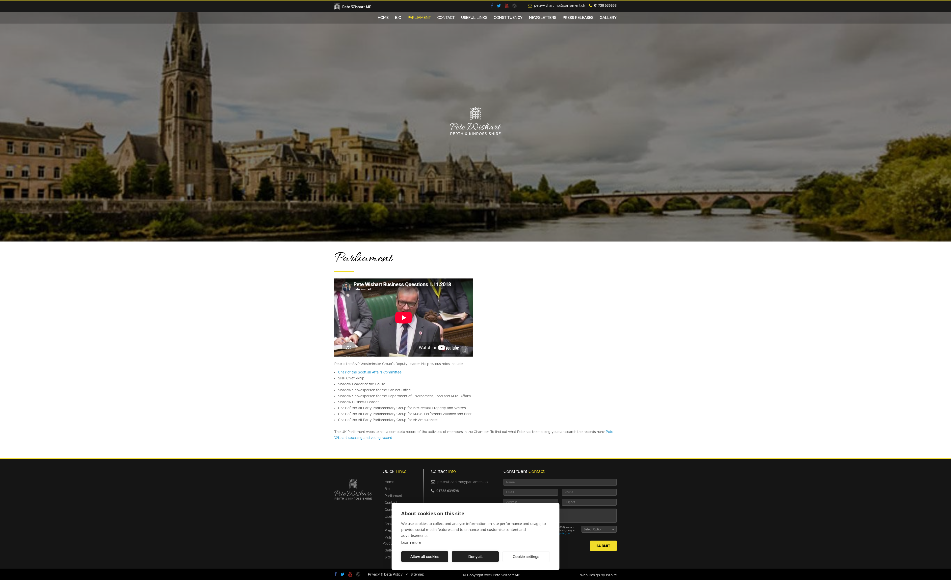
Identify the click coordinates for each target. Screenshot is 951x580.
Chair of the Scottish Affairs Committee (369, 372)
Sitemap (390, 557)
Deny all (475, 556)
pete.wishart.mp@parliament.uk (559, 5)
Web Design (590, 575)
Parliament (419, 17)
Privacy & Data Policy (385, 574)
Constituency (508, 17)
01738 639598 (605, 5)
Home (383, 17)
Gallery (608, 17)
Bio (398, 17)
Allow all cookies (424, 556)
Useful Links (474, 17)
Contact (446, 17)
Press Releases (578, 17)
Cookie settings (526, 556)
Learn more (411, 542)
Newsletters (542, 17)
